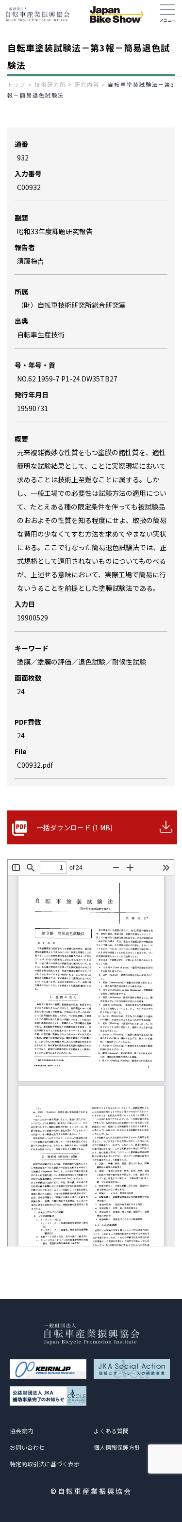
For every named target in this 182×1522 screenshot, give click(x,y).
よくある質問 (111, 1431)
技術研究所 (50, 84)
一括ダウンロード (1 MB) (74, 827)
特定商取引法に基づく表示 (45, 1463)
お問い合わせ (27, 1447)
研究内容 (86, 84)
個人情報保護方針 (117, 1447)
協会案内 (21, 1431)
